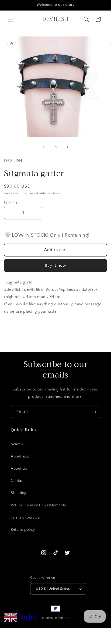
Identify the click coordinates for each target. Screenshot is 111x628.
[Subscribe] (94, 412)
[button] (11, 19)
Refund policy (23, 529)
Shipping (27, 193)
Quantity (11, 202)
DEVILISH (62, 618)
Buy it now (55, 265)
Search (17, 444)
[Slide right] (67, 147)
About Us (19, 468)
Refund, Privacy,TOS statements (38, 505)
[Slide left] (44, 147)
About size (20, 456)
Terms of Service (25, 517)
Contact (18, 481)
